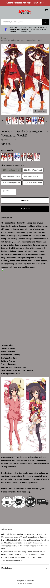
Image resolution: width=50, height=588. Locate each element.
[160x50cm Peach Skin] (11, 185)
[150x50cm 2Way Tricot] (33, 179)
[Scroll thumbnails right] (46, 121)
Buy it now (25, 208)
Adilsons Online (10, 139)
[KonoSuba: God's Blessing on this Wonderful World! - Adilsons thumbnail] (8, 120)
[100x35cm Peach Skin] (11, 173)
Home (3, 38)
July (29, 31)
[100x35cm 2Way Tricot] (33, 173)
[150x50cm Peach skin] (11, 179)
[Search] (45, 22)
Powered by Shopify (25, 583)
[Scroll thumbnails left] (3, 121)
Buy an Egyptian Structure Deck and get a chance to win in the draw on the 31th (34, 29)
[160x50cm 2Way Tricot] (33, 185)
